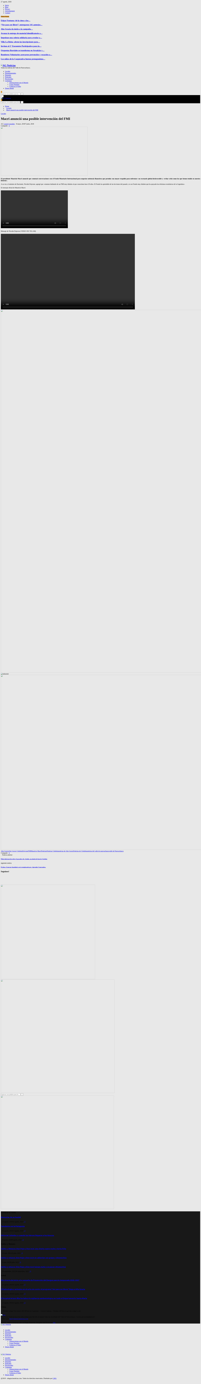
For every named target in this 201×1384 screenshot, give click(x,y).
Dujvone (25, 851)
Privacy (7, 9)
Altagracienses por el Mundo (18, 83)
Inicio (7, 5)
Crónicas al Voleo (15, 86)
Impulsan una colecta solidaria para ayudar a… (21, 38)
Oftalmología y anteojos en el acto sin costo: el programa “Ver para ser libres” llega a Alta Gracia (43, 1289)
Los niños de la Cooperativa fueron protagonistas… (23, 59)
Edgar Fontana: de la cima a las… (15, 20)
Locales (7, 71)
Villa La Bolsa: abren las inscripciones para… (20, 42)
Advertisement (10, 11)
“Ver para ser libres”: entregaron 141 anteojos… (21, 25)
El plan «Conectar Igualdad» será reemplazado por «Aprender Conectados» (23, 867)
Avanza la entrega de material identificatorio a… (22, 33)
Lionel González (9, 124)
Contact (7, 13)
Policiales (8, 77)
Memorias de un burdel (11, 1217)
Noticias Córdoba (52, 851)
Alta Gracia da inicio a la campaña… (17, 29)
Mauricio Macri (36, 851)
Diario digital (9, 88)
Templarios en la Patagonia (13, 1226)
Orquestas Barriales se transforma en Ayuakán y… (22, 50)
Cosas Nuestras (14, 84)
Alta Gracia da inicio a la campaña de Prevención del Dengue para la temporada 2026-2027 (40, 1280)
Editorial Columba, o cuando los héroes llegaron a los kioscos (27, 1235)
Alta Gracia (4, 851)
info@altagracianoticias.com (18, 1319)
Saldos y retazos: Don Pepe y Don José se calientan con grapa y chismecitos (34, 1257)
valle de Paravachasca (116, 851)
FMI (29, 851)
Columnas (8, 81)
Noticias (44, 851)
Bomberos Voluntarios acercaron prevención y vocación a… (26, 55)
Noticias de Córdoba (80, 851)
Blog (6, 7)
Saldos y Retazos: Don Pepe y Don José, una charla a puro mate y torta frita (33, 1248)
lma (54, 1322)
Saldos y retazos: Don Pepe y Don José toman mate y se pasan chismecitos (33, 1267)
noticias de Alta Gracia (65, 851)
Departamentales (10, 73)
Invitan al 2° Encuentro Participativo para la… (21, 46)
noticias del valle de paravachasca (98, 851)
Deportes (8, 75)
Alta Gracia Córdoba (15, 851)
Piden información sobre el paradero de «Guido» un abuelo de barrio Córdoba (24, 859)
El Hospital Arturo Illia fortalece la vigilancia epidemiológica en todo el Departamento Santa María (44, 1298)
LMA (55, 1378)
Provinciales (9, 79)
